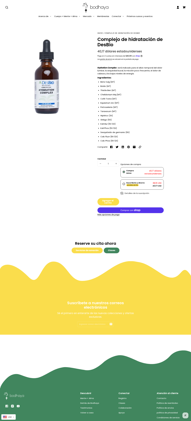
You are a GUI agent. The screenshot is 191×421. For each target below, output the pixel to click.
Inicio (100, 33)
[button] (7, 7)
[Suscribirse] (111, 324)
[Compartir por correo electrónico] (134, 147)
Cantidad (101, 159)
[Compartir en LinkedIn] (123, 147)
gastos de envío (106, 59)
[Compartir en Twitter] (117, 147)
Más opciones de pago (108, 214)
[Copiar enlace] (140, 147)
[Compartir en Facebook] (111, 147)
